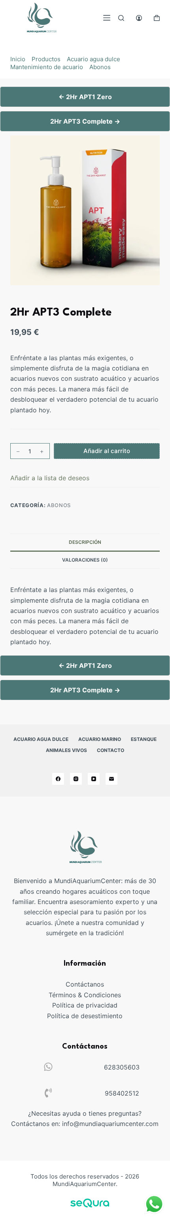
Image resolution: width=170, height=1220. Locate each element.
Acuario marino (99, 739)
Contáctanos (85, 984)
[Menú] (106, 17)
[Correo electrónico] (111, 779)
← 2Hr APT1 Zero (85, 97)
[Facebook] (58, 779)
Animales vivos (66, 750)
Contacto (110, 750)
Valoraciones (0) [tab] (85, 560)
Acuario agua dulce (93, 59)
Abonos (100, 67)
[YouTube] (94, 779)
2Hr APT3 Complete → (85, 121)
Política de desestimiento (85, 1016)
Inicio (17, 59)
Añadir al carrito (106, 451)
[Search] (121, 18)
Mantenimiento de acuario (46, 67)
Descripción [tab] (85, 542)
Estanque (144, 739)
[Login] (139, 18)
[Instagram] (76, 779)
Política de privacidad (84, 1005)
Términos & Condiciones (85, 995)
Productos (46, 59)
